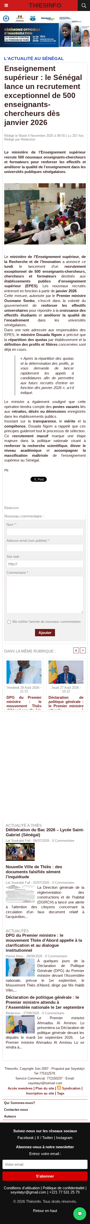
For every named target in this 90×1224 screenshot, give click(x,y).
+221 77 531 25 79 (64, 1192)
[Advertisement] (42, 769)
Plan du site (45, 1088)
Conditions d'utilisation (22, 1188)
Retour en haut (45, 1210)
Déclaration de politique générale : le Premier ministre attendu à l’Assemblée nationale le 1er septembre (66, 701)
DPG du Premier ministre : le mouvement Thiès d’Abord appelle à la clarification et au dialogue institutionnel (24, 701)
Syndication (71, 1088)
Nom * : (12, 524)
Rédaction (28, 139)
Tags (60, 1093)
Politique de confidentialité (64, 1188)
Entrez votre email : (45, 1154)
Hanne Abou (14, 956)
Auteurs (10, 1116)
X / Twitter (45, 1138)
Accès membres (20, 1088)
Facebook (26, 1138)
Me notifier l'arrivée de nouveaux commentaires (46, 622)
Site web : (13, 556)
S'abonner (45, 1176)
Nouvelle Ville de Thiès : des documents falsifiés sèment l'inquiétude (34, 871)
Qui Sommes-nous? (19, 1103)
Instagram (64, 1138)
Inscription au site (40, 1093)
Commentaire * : (18, 572)
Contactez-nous (16, 1110)
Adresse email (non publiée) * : (28, 540)
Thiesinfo (45, 5)
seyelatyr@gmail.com (28, 1192)
